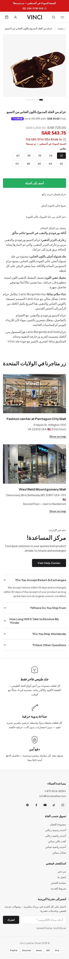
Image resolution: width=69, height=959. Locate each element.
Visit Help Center (49, 563)
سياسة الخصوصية (44, 927)
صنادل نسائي (59, 852)
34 (50, 155)
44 (50, 163)
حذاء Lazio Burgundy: (32, 294)
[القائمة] (62, 17)
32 (61, 155)
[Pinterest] (27, 805)
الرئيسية (62, 28)
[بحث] (53, 17)
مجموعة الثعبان (58, 824)
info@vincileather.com (52, 796)
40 (18, 155)
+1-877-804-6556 (55, 791)
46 (39, 163)
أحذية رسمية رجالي (55, 830)
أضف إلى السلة (34, 183)
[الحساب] (15, 17)
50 (17, 163)
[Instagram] (62, 805)
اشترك (11, 919)
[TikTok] (54, 805)
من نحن (62, 871)
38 (29, 155)
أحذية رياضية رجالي (55, 835)
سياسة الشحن (58, 882)
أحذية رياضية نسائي (55, 847)
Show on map (57, 436)
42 (61, 163)
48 (28, 163)
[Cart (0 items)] (6, 17)
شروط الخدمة (58, 888)
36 (39, 155)
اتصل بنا (62, 877)
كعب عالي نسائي (57, 841)
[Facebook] (36, 805)
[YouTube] (45, 805)
